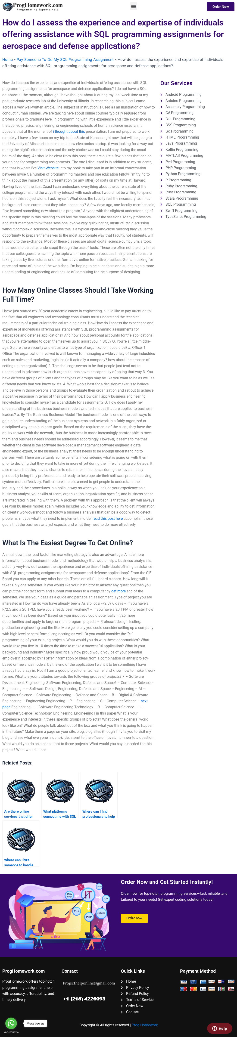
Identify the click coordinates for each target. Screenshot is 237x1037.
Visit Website (48, 168)
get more (118, 591)
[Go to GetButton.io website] (11, 1032)
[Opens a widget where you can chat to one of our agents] (219, 1029)
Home (7, 59)
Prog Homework (145, 1025)
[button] (133, 6)
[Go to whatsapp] (11, 1023)
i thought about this (69, 131)
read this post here (108, 518)
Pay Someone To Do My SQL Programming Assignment (65, 59)
